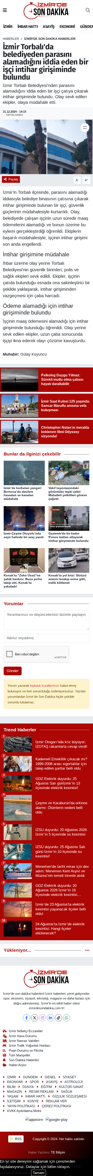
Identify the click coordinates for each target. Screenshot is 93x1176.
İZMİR (7, 26)
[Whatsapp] (66, 1017)
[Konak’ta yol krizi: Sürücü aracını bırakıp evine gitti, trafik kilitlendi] (69, 560)
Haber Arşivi (17, 1065)
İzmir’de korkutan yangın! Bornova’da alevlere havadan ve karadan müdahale (23, 493)
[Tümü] (87, 950)
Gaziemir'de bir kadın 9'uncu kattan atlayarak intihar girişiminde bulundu (68, 537)
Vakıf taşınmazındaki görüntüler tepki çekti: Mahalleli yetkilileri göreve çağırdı (67, 493)
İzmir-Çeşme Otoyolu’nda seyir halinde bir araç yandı (24, 535)
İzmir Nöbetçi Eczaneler (26, 1031)
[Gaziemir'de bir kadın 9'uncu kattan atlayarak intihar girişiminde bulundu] (69, 518)
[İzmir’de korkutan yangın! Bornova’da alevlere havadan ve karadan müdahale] (24, 473)
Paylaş (13, 179)
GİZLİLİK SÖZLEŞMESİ (69, 1096)
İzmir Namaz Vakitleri (24, 1041)
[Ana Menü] (5, 10)
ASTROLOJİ (73, 1082)
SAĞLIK (66, 1091)
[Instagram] (42, 1017)
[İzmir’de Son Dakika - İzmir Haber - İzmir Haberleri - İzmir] (46, 10)
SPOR (34, 1082)
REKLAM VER (56, 1101)
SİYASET (69, 1077)
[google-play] (57, 1120)
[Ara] (88, 10)
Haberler (11, 38)
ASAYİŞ (48, 26)
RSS (18, 1139)
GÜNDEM (30, 1077)
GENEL (50, 1077)
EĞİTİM (46, 1087)
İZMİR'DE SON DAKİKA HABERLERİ (49, 38)
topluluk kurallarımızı (45, 685)
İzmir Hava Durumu (23, 1036)
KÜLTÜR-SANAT (71, 1087)
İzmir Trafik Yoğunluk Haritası (29, 1045)
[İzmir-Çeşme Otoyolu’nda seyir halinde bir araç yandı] (24, 518)
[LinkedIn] (50, 1017)
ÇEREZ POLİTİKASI (56, 1106)
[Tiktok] (58, 1017)
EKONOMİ (67, 26)
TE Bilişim (58, 1152)
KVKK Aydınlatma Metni (24, 1111)
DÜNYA (28, 1087)
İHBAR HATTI (28, 26)
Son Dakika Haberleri (24, 1060)
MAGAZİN (14, 1091)
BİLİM (11, 1087)
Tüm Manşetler (19, 1055)
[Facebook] (26, 1017)
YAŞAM (12, 1096)
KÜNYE (33, 1101)
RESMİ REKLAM (41, 1091)
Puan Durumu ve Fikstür (26, 1050)
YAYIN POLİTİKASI (21, 1106)
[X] (34, 1017)
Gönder (13, 671)
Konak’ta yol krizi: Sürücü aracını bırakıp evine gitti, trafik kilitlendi (67, 579)
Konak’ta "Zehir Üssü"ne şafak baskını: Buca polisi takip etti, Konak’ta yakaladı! (23, 581)
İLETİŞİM (14, 1101)
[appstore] (34, 1120)
